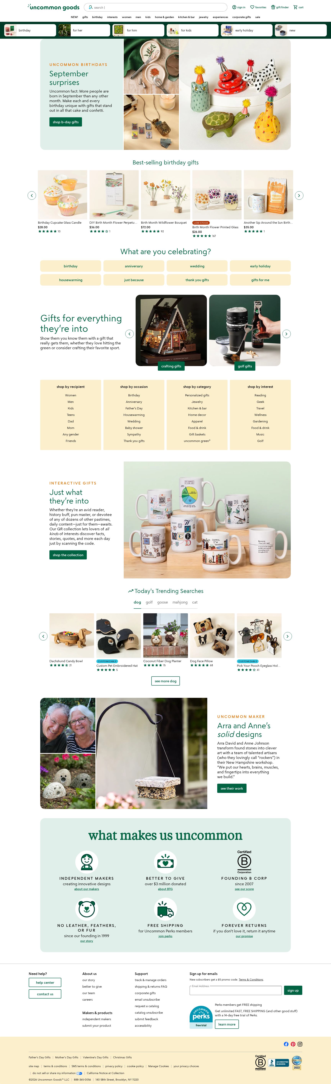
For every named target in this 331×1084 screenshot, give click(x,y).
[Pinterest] (293, 1043)
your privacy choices (186, 1066)
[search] (89, 7)
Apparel (197, 421)
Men (71, 402)
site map (34, 1066)
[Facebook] (286, 1043)
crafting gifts (171, 366)
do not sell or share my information (54, 1073)
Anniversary (134, 402)
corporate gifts (241, 17)
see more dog (165, 681)
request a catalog (147, 1006)
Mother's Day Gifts (67, 1057)
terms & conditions (55, 1066)
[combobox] (155, 7)
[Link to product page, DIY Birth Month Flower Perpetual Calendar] (114, 194)
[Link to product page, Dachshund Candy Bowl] (71, 635)
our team (88, 993)
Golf (260, 441)
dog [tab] (137, 602)
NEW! (74, 17)
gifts (85, 17)
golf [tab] (149, 602)
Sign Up (293, 990)
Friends (71, 441)
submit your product (96, 1025)
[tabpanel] (165, 651)
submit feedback (146, 1019)
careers (87, 999)
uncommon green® (197, 441)
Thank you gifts (134, 441)
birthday (97, 17)
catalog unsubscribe (149, 1012)
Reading (260, 395)
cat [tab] (194, 602)
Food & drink (197, 428)
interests (112, 17)
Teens (71, 415)
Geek (260, 402)
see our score (244, 889)
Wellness (260, 415)
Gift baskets (197, 434)
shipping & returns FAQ (151, 986)
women (126, 17)
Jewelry (197, 402)
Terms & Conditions (251, 979)
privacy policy (113, 1066)
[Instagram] (300, 1043)
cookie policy (135, 1066)
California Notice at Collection (105, 1073)
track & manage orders (150, 980)
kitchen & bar (186, 17)
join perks (165, 936)
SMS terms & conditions (86, 1066)
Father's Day (134, 408)
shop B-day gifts (66, 122)
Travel (260, 408)
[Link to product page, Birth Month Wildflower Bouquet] (165, 194)
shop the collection (68, 555)
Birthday (134, 395)
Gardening (260, 421)
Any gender (71, 434)
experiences (220, 17)
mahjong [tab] (180, 602)
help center (45, 982)
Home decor (197, 415)
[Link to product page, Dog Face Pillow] (212, 635)
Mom (70, 428)
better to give (92, 986)
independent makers (96, 1019)
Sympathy (134, 434)
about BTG (165, 889)
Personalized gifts (197, 395)
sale (257, 17)
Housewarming (134, 415)
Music (260, 434)
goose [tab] (162, 602)
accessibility (143, 1025)
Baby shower (134, 428)
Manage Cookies (158, 1066)
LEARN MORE (226, 1024)
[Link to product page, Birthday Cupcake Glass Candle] (62, 194)
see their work (232, 788)
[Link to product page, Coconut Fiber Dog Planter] (165, 635)
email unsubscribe (147, 999)
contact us (45, 994)
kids (148, 17)
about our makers (86, 889)
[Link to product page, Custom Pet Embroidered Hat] (118, 635)
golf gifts (245, 366)
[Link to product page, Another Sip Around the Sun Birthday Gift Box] (268, 194)
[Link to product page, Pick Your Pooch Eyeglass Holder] (259, 635)
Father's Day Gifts (40, 1057)
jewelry (203, 17)
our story (86, 941)
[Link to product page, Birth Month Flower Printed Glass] (217, 194)
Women (70, 395)
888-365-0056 (82, 1079)
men (138, 17)
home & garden (164, 17)
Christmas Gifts (122, 1057)
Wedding (133, 421)
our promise (244, 936)
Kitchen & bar (197, 408)
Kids (71, 408)
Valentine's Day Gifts (96, 1057)
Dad (71, 421)
